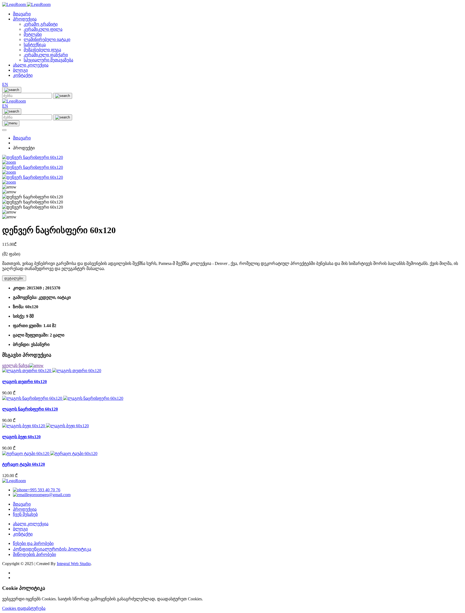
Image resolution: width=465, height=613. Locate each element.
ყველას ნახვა (15, 365)
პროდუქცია (25, 19)
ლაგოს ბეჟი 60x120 (21, 437)
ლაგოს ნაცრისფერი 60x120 (30, 409)
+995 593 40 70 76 (44, 490)
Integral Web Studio (74, 563)
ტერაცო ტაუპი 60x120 (23, 464)
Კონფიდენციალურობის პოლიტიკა (52, 549)
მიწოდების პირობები (34, 554)
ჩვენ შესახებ (25, 514)
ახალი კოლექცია (30, 65)
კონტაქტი (23, 75)
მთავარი (22, 14)
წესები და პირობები (33, 543)
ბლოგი (20, 70)
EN (5, 84)
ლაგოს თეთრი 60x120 (24, 381)
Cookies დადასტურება (23, 608)
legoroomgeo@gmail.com (48, 494)
